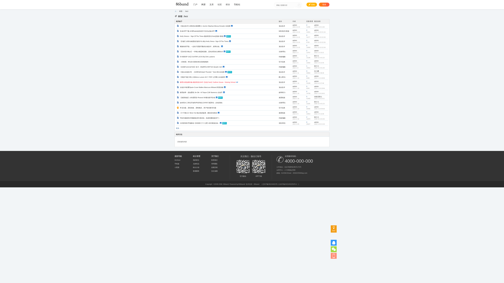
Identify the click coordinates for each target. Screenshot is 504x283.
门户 (195, 4)
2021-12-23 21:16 (320, 32)
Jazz (186, 11)
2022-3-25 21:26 (319, 124)
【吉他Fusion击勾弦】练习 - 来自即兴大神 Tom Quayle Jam (201, 67)
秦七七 (316, 56)
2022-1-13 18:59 (319, 78)
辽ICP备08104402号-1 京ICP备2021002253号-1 (280, 184)
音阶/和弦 (282, 123)
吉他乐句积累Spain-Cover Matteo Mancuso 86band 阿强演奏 (201, 87)
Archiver (177, 160)
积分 (228, 4)
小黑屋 (177, 167)
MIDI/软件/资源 (284, 31)
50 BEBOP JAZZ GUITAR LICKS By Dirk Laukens (197, 57)
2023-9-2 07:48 (319, 83)
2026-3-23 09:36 (319, 109)
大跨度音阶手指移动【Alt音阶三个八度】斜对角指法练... (199, 123)
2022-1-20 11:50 (319, 27)
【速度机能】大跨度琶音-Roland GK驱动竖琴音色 (197, 97)
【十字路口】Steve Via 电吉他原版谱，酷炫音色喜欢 (198, 113)
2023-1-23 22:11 (319, 98)
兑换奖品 (196, 164)
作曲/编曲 (282, 57)
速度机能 (282, 98)
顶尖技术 (282, 26)
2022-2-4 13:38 (319, 114)
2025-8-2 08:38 (319, 73)
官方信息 (282, 62)
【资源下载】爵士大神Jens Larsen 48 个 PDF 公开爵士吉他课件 (202, 77)
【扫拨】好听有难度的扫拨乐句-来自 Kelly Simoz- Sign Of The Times (204, 41)
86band (176, 11)
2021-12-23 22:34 (320, 47)
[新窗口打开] (178, 26)
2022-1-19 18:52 (319, 93)
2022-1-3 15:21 (319, 52)
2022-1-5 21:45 (319, 63)
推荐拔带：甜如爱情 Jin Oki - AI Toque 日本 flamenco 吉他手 (201, 92)
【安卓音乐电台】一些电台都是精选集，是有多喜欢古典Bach (201, 51)
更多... (178, 128)
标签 (180, 11)
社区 (220, 4)
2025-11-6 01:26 (319, 68)
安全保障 (214, 171)
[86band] (183, 4)
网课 (203, 4)
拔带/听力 (282, 92)
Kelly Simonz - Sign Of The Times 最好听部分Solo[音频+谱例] (201, 36)
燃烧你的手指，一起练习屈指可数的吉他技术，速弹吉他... (200, 46)
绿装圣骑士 (318, 97)
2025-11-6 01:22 (319, 57)
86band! (242, 184)
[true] (299, 5)
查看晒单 (196, 171)
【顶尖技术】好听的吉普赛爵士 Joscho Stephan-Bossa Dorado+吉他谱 (205, 26)
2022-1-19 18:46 (319, 88)
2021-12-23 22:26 (320, 42)
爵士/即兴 (282, 77)
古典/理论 (282, 52)
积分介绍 (196, 167)
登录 (324, 5)
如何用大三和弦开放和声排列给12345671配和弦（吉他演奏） (202, 103)
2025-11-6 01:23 (319, 103)
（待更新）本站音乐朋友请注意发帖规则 (194, 62)
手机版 (177, 164)
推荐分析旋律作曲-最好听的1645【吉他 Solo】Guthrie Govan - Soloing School (208, 82)
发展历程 (214, 167)
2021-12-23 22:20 (320, 37)
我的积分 (196, 160)
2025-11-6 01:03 (319, 119)
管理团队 (214, 164)
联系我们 (214, 160)
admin (295, 25)
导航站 (237, 4)
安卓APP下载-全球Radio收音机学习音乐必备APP (197, 31)
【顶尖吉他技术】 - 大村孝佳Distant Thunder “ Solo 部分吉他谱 (202, 72)
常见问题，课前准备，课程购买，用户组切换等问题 (198, 108)
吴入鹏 (316, 71)
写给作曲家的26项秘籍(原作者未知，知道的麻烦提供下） (200, 118)
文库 (211, 4)
